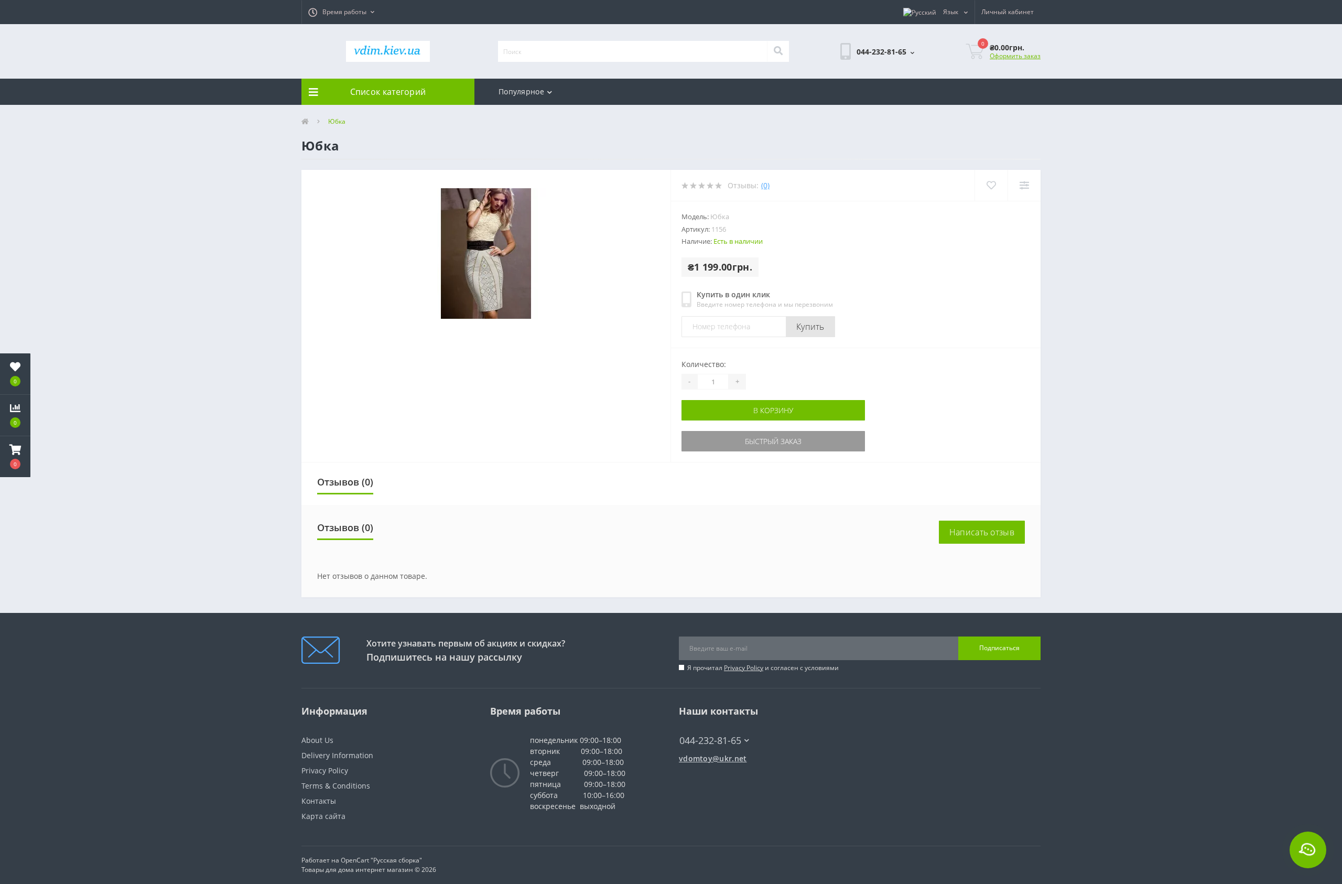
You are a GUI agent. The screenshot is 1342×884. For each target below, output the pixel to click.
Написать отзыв (981, 532)
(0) (765, 185)
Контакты (318, 801)
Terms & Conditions (335, 786)
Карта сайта (323, 816)
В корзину (773, 410)
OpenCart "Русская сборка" (381, 860)
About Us (317, 740)
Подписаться (999, 647)
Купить (810, 326)
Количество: (703, 364)
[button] (341, 12)
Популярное (521, 91)
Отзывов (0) (345, 482)
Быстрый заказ (773, 441)
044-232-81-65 (705, 724)
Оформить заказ (1015, 55)
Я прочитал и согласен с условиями (763, 667)
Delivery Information (337, 755)
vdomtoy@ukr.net (713, 758)
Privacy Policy (743, 667)
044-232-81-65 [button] (710, 741)
